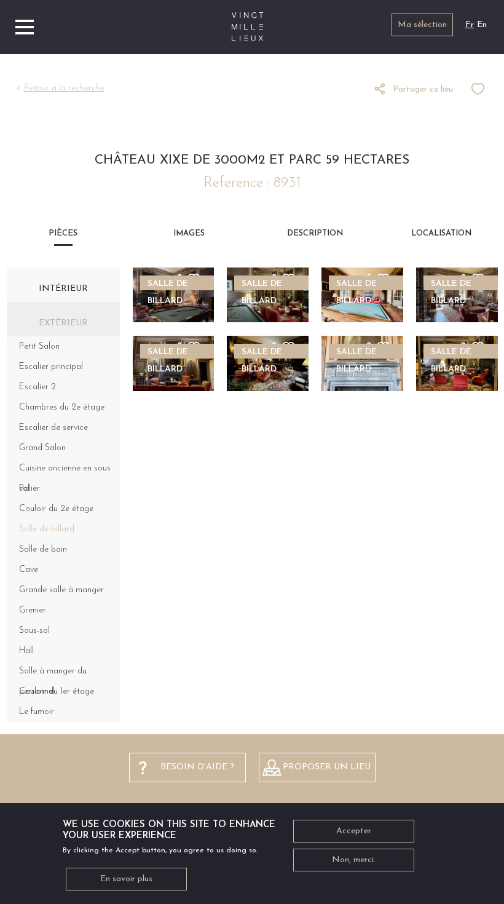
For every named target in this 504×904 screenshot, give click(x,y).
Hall (26, 651)
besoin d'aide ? (197, 767)
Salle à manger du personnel (53, 674)
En (482, 25)
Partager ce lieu (423, 89)
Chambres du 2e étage (61, 407)
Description (315, 233)
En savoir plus (126, 879)
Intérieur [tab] (63, 288)
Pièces (63, 233)
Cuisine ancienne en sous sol (65, 471)
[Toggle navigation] (24, 27)
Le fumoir (36, 711)
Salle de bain (43, 549)
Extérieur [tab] (63, 323)
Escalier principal (51, 366)
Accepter (353, 831)
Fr (469, 25)
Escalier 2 (37, 387)
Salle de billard (46, 529)
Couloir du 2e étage (56, 508)
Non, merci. (354, 860)
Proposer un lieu (327, 767)
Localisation (441, 233)
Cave (28, 569)
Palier (29, 488)
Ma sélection (422, 25)
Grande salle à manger (61, 590)
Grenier (32, 610)
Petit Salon (39, 346)
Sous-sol (34, 630)
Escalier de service (53, 427)
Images (189, 233)
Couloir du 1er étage (56, 691)
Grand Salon (42, 448)
